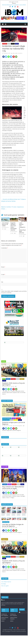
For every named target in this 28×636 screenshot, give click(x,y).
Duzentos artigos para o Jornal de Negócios (13, 423)
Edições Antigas (6, 522)
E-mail (3, 274)
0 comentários (19, 53)
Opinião (15, 420)
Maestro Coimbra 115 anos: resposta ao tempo (12, 208)
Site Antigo (3, 583)
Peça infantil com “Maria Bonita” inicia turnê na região (13, 487)
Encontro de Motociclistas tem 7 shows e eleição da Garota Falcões (13, 200)
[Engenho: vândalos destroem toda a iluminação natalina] (14, 218)
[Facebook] (3, 57)
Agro (4, 379)
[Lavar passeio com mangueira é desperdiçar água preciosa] (22, 218)
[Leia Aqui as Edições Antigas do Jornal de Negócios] (14, 507)
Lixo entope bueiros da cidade (5, 224)
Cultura (13, 418)
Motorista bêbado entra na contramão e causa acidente (14, 4)
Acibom (2, 621)
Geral (9, 43)
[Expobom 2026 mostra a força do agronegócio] (14, 364)
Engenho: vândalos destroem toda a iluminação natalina (13, 226)
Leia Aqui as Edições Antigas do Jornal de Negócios (13, 525)
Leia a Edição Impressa (6, 581)
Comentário (4, 248)
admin (14, 53)
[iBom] (2, 24)
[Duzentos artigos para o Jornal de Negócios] (14, 403)
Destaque (4, 43)
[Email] (16, 57)
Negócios (22, 379)
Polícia (13, 43)
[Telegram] (11, 57)
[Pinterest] (14, 57)
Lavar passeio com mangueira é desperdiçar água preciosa (22, 228)
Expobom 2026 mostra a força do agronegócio (13, 384)
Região (17, 43)
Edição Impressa (6, 420)
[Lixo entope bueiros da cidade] (5, 218)
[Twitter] (6, 57)
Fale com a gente (5, 585)
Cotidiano (8, 379)
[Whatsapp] (8, 57)
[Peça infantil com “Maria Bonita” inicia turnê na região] (14, 469)
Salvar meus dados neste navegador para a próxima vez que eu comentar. (14, 291)
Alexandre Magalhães (7, 418)
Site (2, 282)
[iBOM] (3, 600)
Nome (3, 267)
